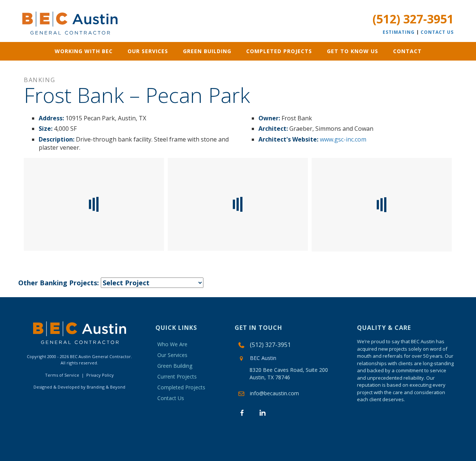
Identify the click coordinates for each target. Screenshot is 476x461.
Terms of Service (62, 375)
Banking (39, 80)
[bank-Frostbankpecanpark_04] (94, 204)
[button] (242, 413)
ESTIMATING (399, 32)
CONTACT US (437, 32)
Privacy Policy (100, 375)
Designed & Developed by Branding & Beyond (79, 387)
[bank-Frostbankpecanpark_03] (238, 204)
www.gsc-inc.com (343, 139)
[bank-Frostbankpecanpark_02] (382, 204)
